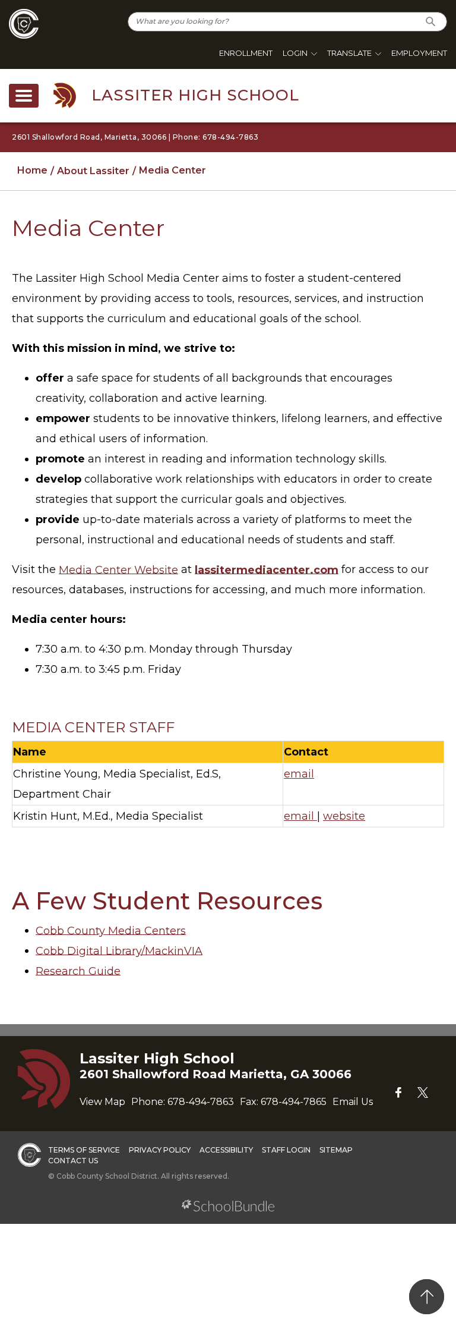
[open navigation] (24, 96)
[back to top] (426, 1296)
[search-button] (431, 21)
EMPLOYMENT (419, 53)
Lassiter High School (195, 95)
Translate (349, 53)
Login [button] (295, 53)
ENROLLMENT (246, 53)
